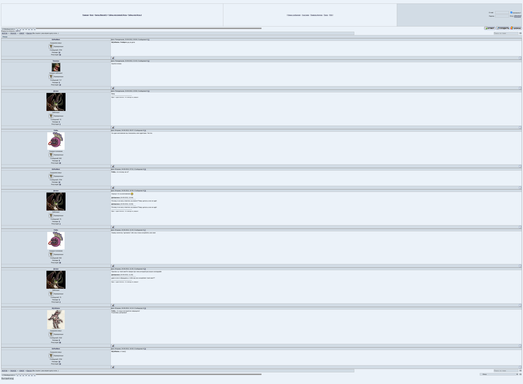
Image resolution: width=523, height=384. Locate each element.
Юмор (21, 33)
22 (148, 61)
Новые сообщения (294, 15)
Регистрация (517, 17)
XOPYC (18, 31)
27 (145, 230)
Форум (4, 33)
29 (145, 308)
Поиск (326, 15)
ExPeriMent (56, 39)
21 (148, 39)
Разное (13, 33)
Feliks (56, 130)
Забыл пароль (517, 15)
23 (148, 91)
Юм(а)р (29, 33)
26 (145, 190)
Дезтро (56, 91)
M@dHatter (56, 308)
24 (145, 130)
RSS (330, 15)
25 (145, 169)
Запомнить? (517, 13)
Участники (305, 15)
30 (145, 349)
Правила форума (316, 15)
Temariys (56, 61)
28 (145, 269)
